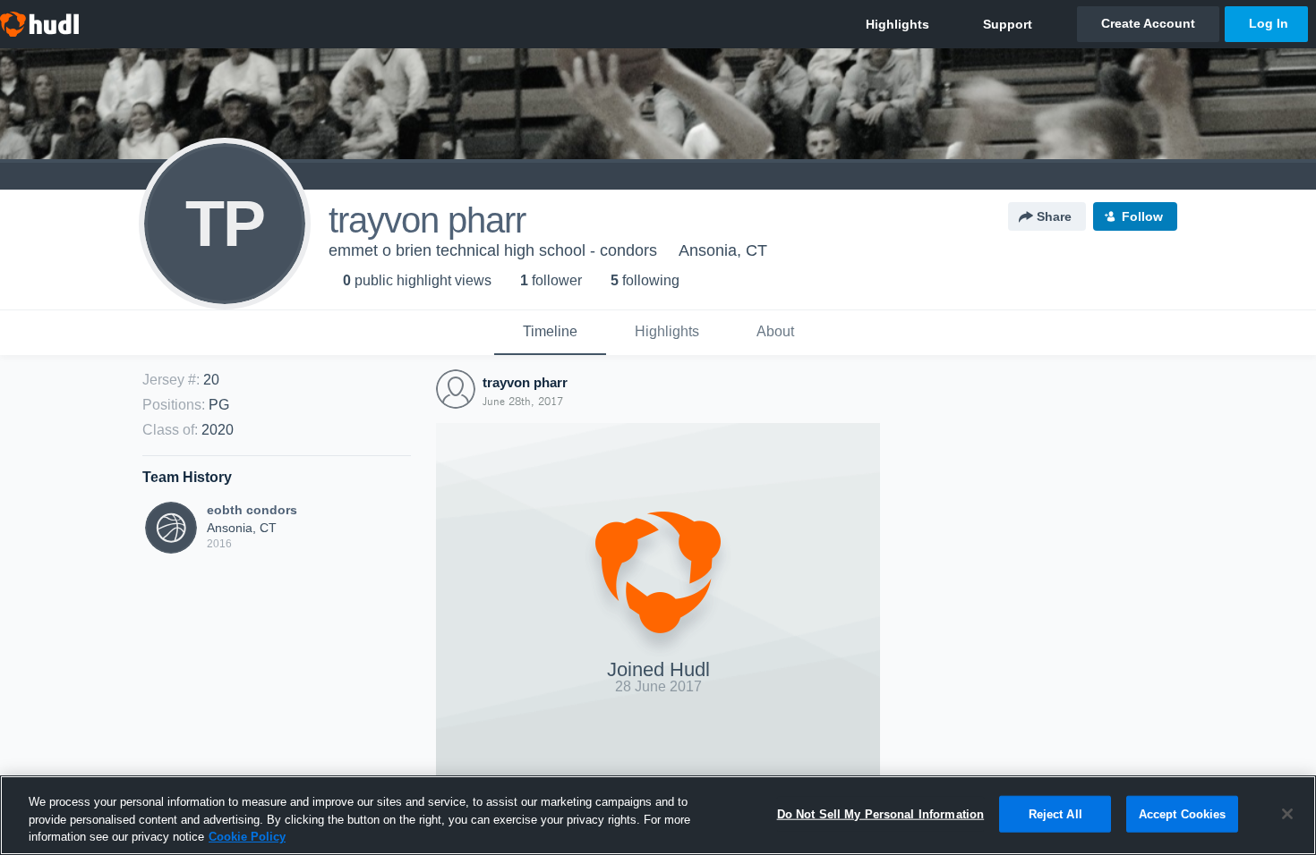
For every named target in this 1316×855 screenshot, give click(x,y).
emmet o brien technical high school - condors (493, 250)
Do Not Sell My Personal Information (881, 813)
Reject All (1055, 813)
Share (1054, 216)
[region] (658, 815)
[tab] (550, 332)
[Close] (1287, 814)
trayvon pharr (525, 382)
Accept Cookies (1182, 813)
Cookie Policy (247, 836)
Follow (1142, 216)
